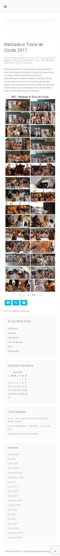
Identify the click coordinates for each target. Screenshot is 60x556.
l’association (13, 351)
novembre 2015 (15, 537)
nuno (37, 60)
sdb (42, 60)
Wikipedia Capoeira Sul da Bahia (23, 434)
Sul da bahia (26, 63)
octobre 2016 (14, 505)
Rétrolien (8, 311)
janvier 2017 (13, 496)
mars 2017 (12, 486)
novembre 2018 (15, 473)
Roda (10, 346)
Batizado (8, 60)
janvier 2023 (13, 454)
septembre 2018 (15, 477)
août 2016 (12, 510)
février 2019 (13, 468)
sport (17, 63)
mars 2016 (12, 523)
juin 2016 (12, 514)
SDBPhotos (9, 63)
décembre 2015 (15, 533)
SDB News (49, 60)
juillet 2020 (12, 463)
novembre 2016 (15, 500)
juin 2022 (12, 459)
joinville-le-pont (27, 60)
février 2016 (13, 528)
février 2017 (13, 491)
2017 (53, 58)
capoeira (17, 60)
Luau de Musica (15, 342)
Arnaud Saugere (19, 58)
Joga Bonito (13, 337)
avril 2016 (12, 519)
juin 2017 (12, 482)
